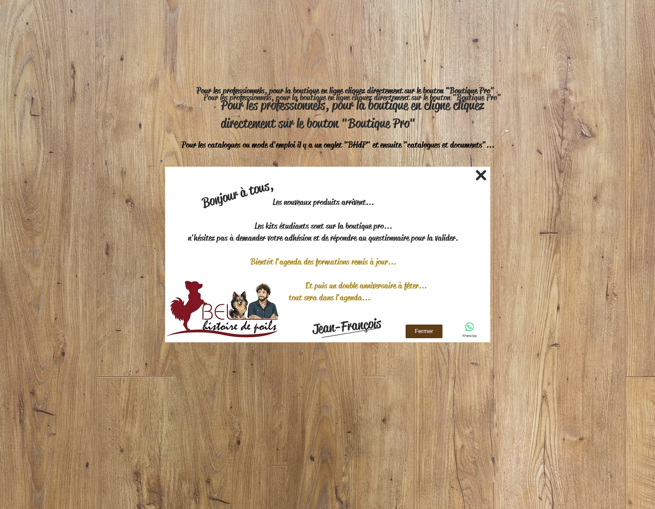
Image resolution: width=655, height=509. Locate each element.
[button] (481, 175)
